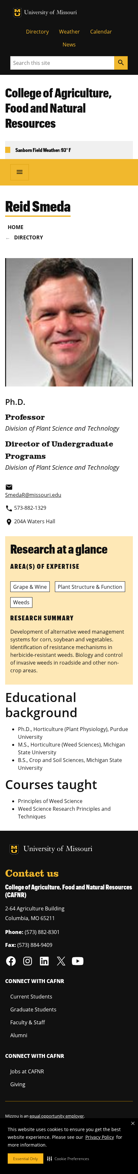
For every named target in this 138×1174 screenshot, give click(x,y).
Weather (69, 31)
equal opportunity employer (57, 1116)
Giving (17, 1084)
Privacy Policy (99, 1137)
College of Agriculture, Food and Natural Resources (58, 107)
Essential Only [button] (25, 1158)
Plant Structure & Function (90, 586)
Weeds (21, 602)
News (69, 44)
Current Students (31, 996)
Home (15, 227)
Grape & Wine (30, 586)
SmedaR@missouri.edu (33, 494)
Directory (37, 31)
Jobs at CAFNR (27, 1071)
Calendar (101, 31)
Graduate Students (33, 1009)
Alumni (18, 1035)
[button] (68, 1158)
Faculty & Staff (27, 1022)
